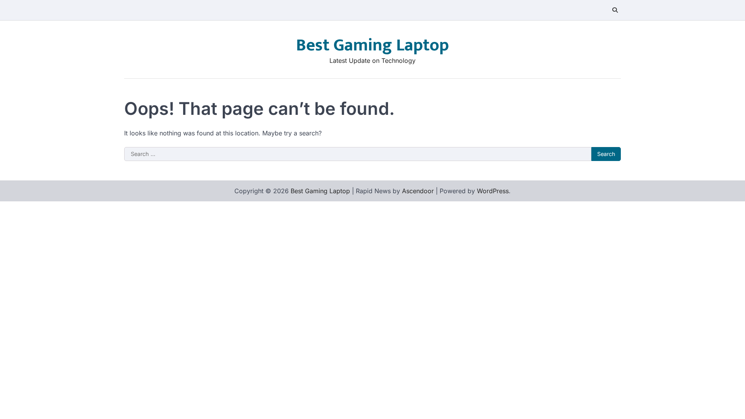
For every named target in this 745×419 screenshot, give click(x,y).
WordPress (493, 191)
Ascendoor (418, 191)
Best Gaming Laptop (372, 45)
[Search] (615, 10)
